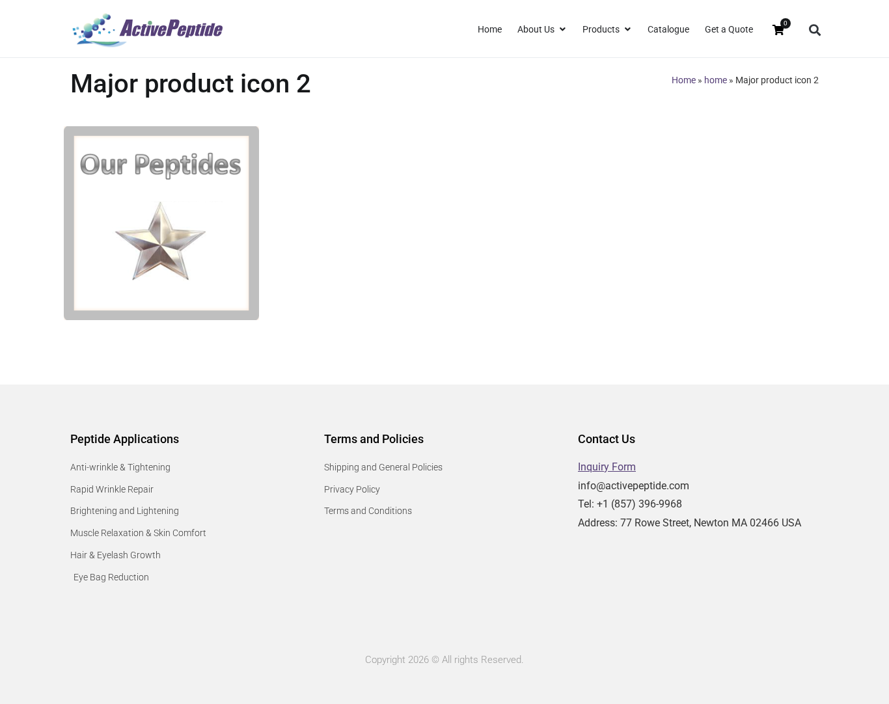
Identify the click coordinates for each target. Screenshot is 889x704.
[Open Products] (627, 29)
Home (684, 80)
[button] (814, 30)
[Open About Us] (562, 29)
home (715, 80)
